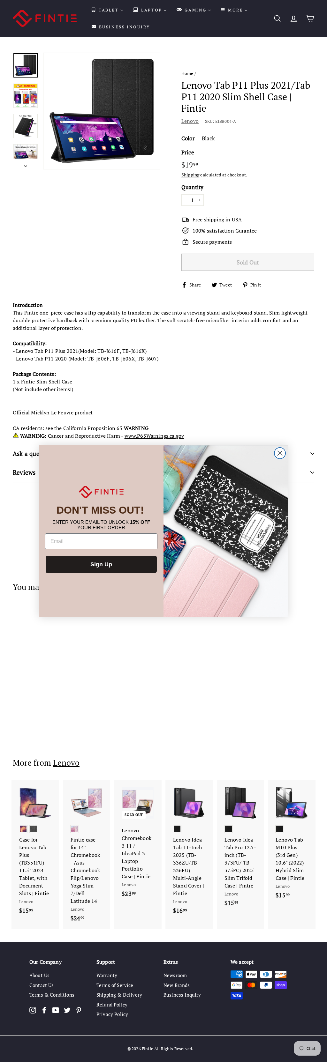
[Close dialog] (279, 453)
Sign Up (101, 564)
